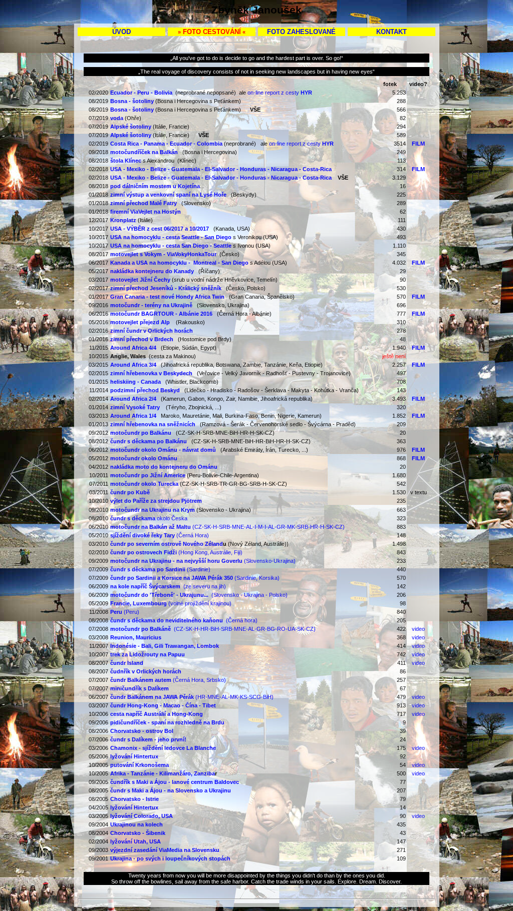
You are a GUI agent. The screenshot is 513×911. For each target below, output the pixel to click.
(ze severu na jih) (168, 586)
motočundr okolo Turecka (144, 484)
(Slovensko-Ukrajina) (203, 561)
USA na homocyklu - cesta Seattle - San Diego (170, 237)
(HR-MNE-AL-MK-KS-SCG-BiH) (192, 697)
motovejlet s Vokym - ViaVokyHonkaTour (163, 254)
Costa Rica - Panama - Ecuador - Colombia (166, 144)
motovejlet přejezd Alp (140, 322)
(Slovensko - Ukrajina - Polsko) (199, 595)
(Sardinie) (160, 569)
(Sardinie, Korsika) (195, 578)
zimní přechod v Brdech (141, 339)
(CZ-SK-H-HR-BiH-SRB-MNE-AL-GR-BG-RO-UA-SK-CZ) (213, 629)
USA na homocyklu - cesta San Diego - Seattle (170, 246)
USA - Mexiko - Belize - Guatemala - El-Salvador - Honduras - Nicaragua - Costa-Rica (221, 178)
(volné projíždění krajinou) (170, 603)
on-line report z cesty (279, 93)
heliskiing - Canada (135, 382)
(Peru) (124, 612)
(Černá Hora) (159, 535)
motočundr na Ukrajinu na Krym (152, 510)
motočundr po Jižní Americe (147, 475)
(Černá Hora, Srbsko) (168, 680)
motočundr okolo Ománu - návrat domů (163, 450)
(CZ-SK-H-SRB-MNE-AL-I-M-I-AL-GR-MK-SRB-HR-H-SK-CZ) (227, 527)
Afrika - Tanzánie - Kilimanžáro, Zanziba (162, 773)
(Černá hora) (184, 620)
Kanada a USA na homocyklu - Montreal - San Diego (179, 263)
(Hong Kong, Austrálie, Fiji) (176, 552)
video (418, 629)
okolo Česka (148, 518)
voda (116, 118)
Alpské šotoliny (130, 127)
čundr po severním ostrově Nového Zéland (166, 544)
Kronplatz (123, 220)
